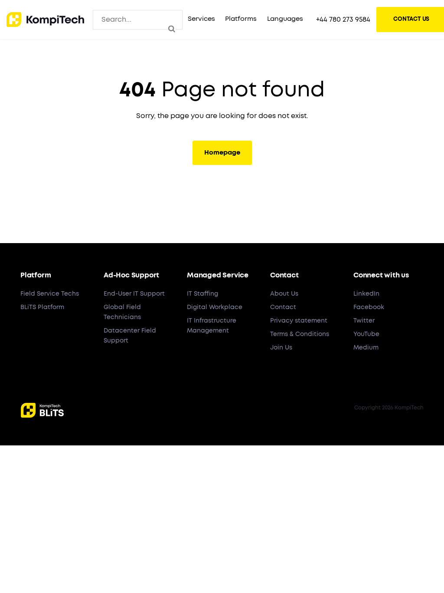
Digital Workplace (214, 307)
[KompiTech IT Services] (45, 19)
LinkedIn (366, 294)
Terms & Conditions (299, 334)
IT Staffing (202, 294)
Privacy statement (298, 321)
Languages (285, 19)
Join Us (281, 348)
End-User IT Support (134, 294)
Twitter (364, 321)
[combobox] (138, 19)
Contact (283, 307)
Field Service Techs (49, 294)
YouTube (366, 334)
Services (201, 19)
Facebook (368, 307)
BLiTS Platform (42, 307)
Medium (366, 348)
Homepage (222, 152)
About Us (284, 294)
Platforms (240, 19)
